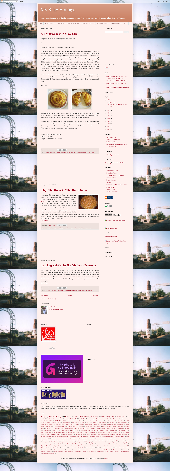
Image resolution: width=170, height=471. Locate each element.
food (65, 152)
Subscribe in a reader (111, 236)
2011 (108, 129)
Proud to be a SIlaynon (90, 432)
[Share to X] (62, 150)
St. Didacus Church (100, 438)
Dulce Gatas (63, 228)
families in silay (71, 442)
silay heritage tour (117, 449)
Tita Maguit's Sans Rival (85, 290)
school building (60, 449)
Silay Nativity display (95, 436)
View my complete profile (56, 309)
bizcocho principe (71, 440)
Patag (42, 432)
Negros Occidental (65, 430)
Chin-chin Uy (112, 422)
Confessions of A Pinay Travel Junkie (116, 185)
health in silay (73, 444)
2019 (108, 113)
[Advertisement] (70, 169)
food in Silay (70, 152)
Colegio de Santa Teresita (46, 424)
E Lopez (76, 424)
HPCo (98, 426)
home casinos (112, 444)
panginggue (64, 447)
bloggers (79, 440)
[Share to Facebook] (64, 150)
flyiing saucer (60, 152)
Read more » (44, 220)
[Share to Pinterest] (66, 150)
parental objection (80, 447)
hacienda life (58, 444)
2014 (108, 121)
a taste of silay (49, 228)
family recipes (70, 228)
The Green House (111, 438)
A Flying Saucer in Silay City (59, 33)
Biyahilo (108, 182)
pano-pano (71, 447)
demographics (45, 442)
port (98, 447)
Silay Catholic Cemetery (103, 434)
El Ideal (54, 152)
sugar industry (100, 451)
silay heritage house (60, 420)
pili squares (92, 447)
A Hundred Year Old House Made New (117, 105)
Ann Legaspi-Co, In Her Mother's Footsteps (68, 265)
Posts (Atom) (52, 299)
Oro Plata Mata (100, 430)
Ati (115, 420)
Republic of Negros (112, 432)
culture (127, 440)
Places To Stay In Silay (88, 23)
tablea (106, 451)
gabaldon (109, 442)
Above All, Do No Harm (113, 140)
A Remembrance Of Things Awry (115, 175)
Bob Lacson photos (91, 422)
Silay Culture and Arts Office (61, 436)
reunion (127, 447)
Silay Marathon (84, 436)
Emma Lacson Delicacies (99, 424)
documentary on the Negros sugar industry (98, 419)
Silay (43, 416)
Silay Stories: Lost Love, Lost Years (116, 76)
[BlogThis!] (60, 150)
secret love (69, 449)
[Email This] (58, 150)
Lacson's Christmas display (67, 428)
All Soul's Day (79, 420)
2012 (108, 126)
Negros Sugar (84, 430)
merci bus (111, 445)
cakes (62, 290)
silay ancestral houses (84, 449)
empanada (63, 442)
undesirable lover (125, 451)
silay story (94, 416)
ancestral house (121, 417)
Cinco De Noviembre (123, 422)
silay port (125, 449)
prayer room (110, 447)
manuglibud (104, 445)
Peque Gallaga (48, 432)
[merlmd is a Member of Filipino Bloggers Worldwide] (62, 382)
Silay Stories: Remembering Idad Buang (117, 87)
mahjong (83, 445)
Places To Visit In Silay (73, 23)
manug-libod (96, 445)
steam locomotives (69, 451)
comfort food (49, 152)
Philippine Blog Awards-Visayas (74, 432)
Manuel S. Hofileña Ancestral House (115, 428)
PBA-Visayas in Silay (123, 430)
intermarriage (53, 445)
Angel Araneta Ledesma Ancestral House (94, 420)
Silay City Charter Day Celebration (119, 434)
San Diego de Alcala (80, 434)
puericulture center (119, 447)
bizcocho (62, 440)
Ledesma (93, 428)
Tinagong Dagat (121, 438)
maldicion (89, 445)
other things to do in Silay (54, 447)
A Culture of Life (111, 147)
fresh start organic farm (99, 442)
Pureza (60, 419)
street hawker (78, 451)
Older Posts (95, 296)
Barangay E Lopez (56, 422)
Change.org (108, 163)
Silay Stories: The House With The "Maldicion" (116, 84)
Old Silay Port (92, 430)
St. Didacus (91, 438)
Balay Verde (120, 420)
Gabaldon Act (49, 426)
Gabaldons (80, 426)
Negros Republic (75, 430)
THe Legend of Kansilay (70, 419)
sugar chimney (91, 451)
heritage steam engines (102, 444)
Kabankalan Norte (49, 428)
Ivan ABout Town (111, 173)
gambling (115, 442)
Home (40, 23)
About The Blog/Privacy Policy (118, 23)
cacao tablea (97, 440)
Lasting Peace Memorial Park (82, 428)
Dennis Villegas (110, 189)
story (102, 416)
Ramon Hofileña (101, 432)
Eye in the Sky (110, 187)
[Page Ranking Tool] (108, 206)
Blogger (106, 458)
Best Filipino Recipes (112, 171)
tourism (111, 451)
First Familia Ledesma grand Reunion (115, 424)
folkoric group (88, 442)
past (87, 447)
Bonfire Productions (102, 422)
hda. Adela (65, 444)
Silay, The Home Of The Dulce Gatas (64, 190)
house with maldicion (123, 444)
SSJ (119, 432)
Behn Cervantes (75, 422)
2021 (108, 110)
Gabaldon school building (60, 426)
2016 (108, 116)
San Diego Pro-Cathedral (67, 434)
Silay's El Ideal (90, 152)
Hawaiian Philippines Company (109, 426)
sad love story (124, 419)
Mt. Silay (127, 428)
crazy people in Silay (119, 440)
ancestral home (55, 440)
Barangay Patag (66, 422)
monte (116, 445)
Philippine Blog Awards (59, 432)
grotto (51, 444)
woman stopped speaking (48, 453)
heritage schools (91, 444)
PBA (107, 430)
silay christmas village (46, 420)
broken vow (85, 440)
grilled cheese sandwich (80, 152)
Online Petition (120, 163)
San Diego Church (55, 434)
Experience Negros (111, 178)
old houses (43, 447)
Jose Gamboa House (51, 419)
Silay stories (110, 417)
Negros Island (55, 430)
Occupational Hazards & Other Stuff (116, 144)
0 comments (52, 150)
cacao (91, 440)
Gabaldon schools (72, 426)
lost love (69, 445)
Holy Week (120, 426)
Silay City (68, 416)
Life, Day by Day (111, 137)
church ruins (110, 440)
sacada (48, 449)
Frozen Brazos (75, 290)
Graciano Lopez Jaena (90, 426)
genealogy (122, 442)
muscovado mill (124, 445)
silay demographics (95, 449)
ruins (43, 449)
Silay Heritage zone (74, 436)
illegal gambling (44, 445)
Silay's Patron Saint (82, 438)
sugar (84, 451)
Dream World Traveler (112, 192)
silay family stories (106, 449)
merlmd (53, 307)
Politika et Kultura (111, 142)
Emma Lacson (88, 424)
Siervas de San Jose (91, 434)
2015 (108, 118)
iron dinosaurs (61, 445)
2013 (108, 124)
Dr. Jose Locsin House (59, 424)
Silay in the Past (55, 438)
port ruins (103, 447)
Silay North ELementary (107, 436)
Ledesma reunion (101, 428)
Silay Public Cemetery (120, 436)
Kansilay (57, 428)
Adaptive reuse (70, 420)
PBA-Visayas (113, 430)
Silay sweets (88, 228)
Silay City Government (112, 155)
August (111, 102)
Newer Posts (44, 296)
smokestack (49, 451)
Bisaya (82, 422)
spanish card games (58, 451)
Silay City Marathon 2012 (47, 436)
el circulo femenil (55, 442)
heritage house (82, 444)
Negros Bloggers (111, 180)
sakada (53, 449)
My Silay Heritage (58, 9)
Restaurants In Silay (102, 23)
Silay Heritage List (50, 23)
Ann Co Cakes (57, 290)
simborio (43, 451)
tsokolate (43, 201)
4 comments (52, 225)
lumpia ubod (76, 445)
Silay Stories (61, 23)
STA (48, 434)
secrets (75, 449)
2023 (108, 100)
